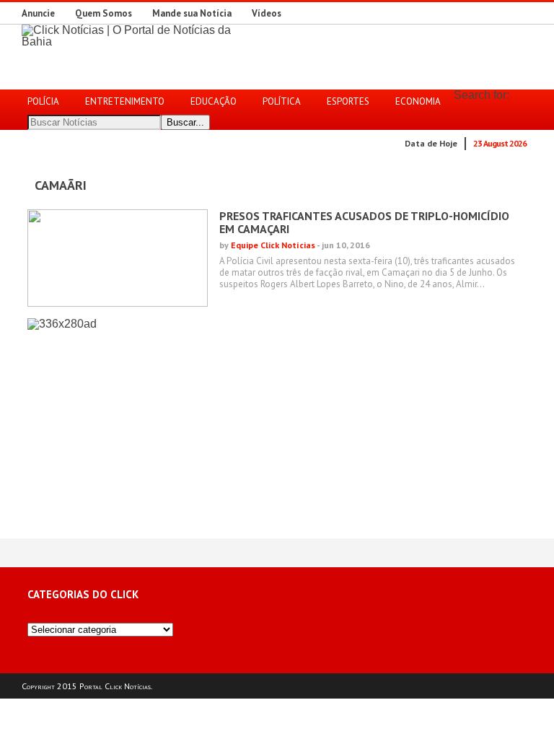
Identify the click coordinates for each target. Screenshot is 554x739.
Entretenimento (124, 101)
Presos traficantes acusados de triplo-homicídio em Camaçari (364, 222)
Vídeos (266, 13)
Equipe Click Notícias (273, 245)
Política (282, 101)
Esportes (348, 101)
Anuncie (38, 13)
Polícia (43, 101)
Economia (418, 101)
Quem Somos (103, 13)
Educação (213, 101)
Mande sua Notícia (192, 13)
